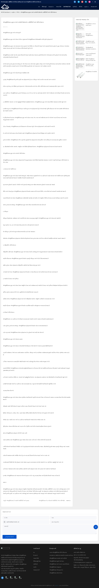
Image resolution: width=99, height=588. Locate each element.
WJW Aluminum (5, 12)
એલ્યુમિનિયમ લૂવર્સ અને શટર (57, 561)
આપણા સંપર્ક (36, 570)
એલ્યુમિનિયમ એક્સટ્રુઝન (56, 570)
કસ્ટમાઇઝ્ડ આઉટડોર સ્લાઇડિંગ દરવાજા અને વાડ (61, 555)
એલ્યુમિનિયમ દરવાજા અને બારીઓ (58, 558)
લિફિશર (66, 585)
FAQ (18, 12)
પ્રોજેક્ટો (35, 564)
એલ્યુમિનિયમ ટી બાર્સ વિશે (91, 71)
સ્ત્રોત (13, 12)
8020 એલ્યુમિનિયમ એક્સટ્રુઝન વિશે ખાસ (90, 59)
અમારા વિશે (36, 558)
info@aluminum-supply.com (84, 562)
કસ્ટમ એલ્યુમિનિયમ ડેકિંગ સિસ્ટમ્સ (58, 552)
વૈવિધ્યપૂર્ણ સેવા (37, 561)
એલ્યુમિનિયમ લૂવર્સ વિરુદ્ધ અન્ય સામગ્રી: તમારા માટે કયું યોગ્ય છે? (91, 42)
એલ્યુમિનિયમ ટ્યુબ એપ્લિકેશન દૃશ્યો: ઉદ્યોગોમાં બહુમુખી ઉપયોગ (90, 65)
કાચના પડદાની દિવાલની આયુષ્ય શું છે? (90, 54)
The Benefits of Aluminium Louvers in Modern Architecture (91, 48)
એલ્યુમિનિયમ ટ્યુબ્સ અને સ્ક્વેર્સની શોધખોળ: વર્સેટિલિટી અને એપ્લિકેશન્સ (39, 12)
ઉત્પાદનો (35, 555)
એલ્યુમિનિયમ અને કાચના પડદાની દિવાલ (59, 564)
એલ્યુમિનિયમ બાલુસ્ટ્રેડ (55, 567)
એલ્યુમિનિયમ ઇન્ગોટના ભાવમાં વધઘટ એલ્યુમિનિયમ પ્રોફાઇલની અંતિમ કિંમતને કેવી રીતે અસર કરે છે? (91, 24)
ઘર (34, 552)
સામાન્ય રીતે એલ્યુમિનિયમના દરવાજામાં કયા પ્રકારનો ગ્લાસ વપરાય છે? (91, 34)
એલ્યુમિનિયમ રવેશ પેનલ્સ (56, 573)
